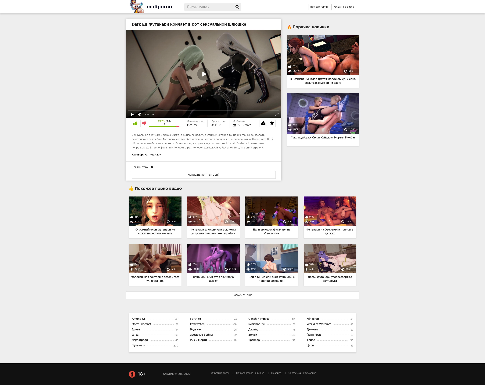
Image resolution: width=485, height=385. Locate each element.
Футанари (154, 155)
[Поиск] (237, 7)
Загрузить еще (242, 295)
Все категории (319, 7)
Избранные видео (343, 7)
